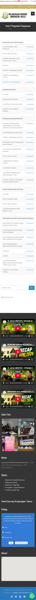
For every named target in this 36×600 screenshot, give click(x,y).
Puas (5, 527)
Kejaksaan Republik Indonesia (15, 480)
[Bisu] (29, 336)
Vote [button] (11, 543)
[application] (18, 328)
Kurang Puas (8, 537)
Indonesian (24, 1)
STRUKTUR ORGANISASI (11, 82)
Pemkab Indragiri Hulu (12, 490)
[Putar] (4, 336)
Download (29, 47)
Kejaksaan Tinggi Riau (12, 485)
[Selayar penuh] (32, 336)
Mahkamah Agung (11, 482)
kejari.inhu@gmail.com (28, 6)
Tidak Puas (7, 532)
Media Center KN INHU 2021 (23, 593)
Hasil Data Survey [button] (21, 543)
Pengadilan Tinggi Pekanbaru (14, 487)
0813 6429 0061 (11, 6)
